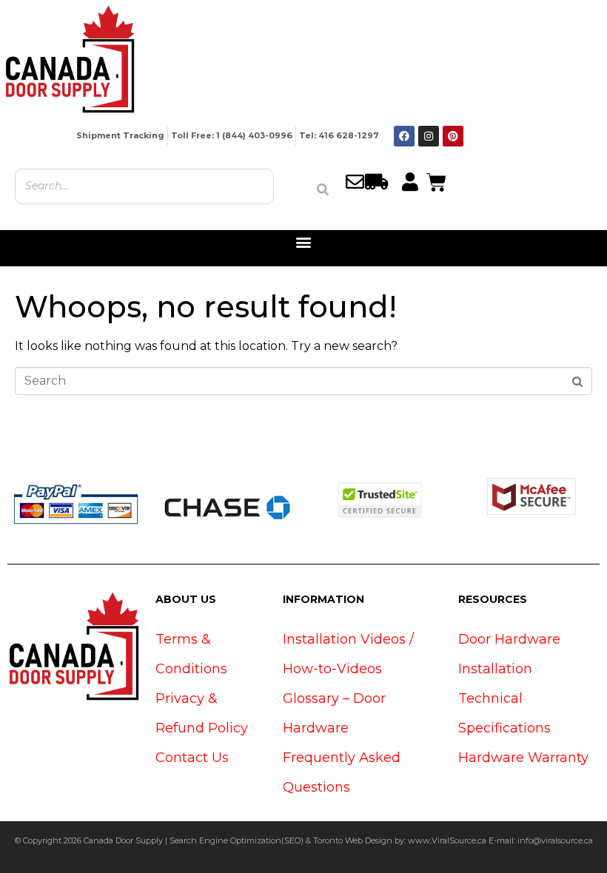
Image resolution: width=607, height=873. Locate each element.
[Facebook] (404, 136)
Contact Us (192, 757)
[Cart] (436, 180)
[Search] (323, 189)
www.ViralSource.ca (447, 840)
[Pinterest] (453, 136)
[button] (304, 242)
